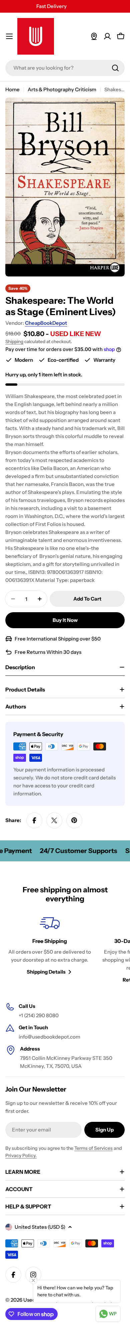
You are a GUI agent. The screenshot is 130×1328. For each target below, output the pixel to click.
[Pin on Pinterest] (74, 820)
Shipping (14, 341)
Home (12, 89)
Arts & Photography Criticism (62, 89)
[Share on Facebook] (34, 820)
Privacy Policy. (21, 1155)
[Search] (115, 68)
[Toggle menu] (9, 36)
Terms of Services (93, 1148)
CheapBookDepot (46, 323)
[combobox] (65, 68)
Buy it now (65, 620)
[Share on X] (54, 820)
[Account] (107, 36)
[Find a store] (94, 36)
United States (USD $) (40, 1227)
